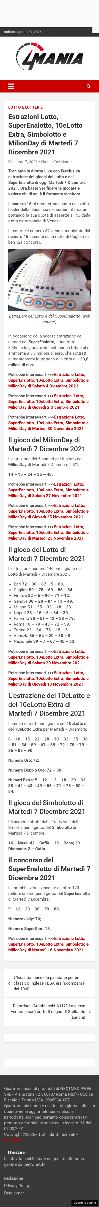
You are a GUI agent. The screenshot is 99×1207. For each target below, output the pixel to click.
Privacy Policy (17, 1185)
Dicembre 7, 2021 (23, 162)
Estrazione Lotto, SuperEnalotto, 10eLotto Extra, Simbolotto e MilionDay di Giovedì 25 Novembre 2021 (48, 511)
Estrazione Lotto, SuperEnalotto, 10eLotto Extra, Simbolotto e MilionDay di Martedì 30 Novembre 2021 (48, 423)
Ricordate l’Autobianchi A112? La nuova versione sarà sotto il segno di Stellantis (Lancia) (48, 1011)
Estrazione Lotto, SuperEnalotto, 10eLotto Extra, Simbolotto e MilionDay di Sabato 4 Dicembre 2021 (48, 380)
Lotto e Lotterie (25, 107)
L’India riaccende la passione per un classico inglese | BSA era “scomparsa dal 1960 (49, 983)
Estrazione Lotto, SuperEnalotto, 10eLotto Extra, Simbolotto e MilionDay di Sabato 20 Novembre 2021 (48, 657)
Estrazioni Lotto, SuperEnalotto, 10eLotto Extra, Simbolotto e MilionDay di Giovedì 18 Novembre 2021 (48, 678)
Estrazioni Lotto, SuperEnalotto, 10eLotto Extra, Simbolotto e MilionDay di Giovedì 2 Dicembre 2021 (48, 401)
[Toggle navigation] (11, 86)
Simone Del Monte (56, 162)
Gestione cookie (85, 1203)
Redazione (13, 1178)
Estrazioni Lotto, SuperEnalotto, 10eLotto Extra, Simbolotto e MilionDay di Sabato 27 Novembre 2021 (48, 490)
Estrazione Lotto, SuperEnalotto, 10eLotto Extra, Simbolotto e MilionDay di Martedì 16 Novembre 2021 (48, 944)
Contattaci (13, 1140)
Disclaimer (14, 1193)
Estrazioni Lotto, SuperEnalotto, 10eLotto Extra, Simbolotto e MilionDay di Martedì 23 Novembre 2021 (48, 532)
